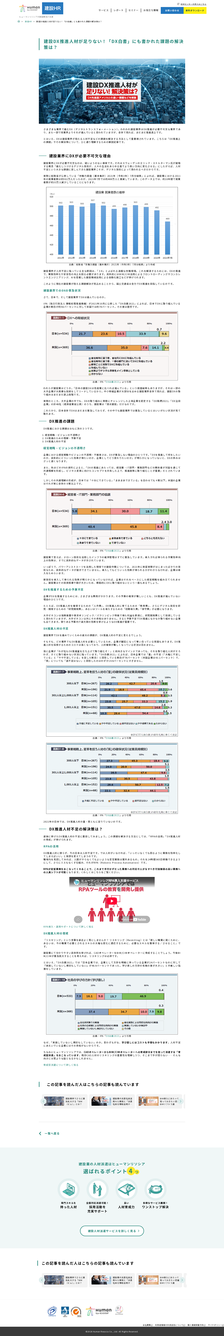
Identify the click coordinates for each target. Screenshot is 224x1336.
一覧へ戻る (52, 1133)
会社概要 (147, 1325)
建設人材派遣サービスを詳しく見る (112, 1231)
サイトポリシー (215, 1325)
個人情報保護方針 (196, 1325)
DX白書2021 (112, 381)
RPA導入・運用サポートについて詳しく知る (68, 926)
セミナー (133, 10)
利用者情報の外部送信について (169, 1325)
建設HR (28, 21)
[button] (43, 1101)
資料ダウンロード (195, 10)
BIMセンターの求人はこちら (193, 4)
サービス (104, 10)
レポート (119, 10)
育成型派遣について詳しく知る (61, 1064)
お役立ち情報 (150, 10)
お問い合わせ (172, 10)
